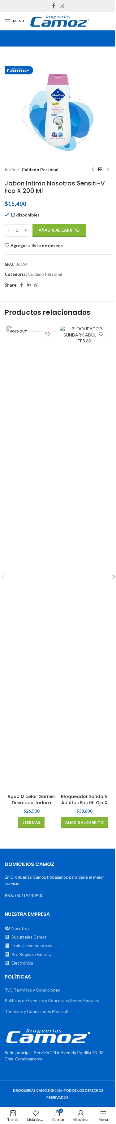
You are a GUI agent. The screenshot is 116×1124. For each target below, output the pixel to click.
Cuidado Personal (40, 169)
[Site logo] (59, 21)
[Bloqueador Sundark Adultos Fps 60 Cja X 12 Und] (85, 558)
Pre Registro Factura (31, 954)
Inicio (10, 169)
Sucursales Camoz (28, 936)
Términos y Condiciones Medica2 (36, 1011)
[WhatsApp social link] (36, 285)
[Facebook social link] (54, 6)
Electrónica (22, 963)
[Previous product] (93, 169)
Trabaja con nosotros (31, 945)
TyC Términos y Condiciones (32, 989)
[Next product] (107, 169)
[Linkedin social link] (28, 285)
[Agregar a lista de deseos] (47, 334)
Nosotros (20, 928)
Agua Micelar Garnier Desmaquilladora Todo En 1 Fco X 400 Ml (31, 805)
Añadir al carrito (59, 230)
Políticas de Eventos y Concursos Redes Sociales (52, 1000)
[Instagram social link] (62, 6)
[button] (84, 822)
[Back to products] (100, 169)
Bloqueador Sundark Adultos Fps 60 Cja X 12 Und (84, 802)
